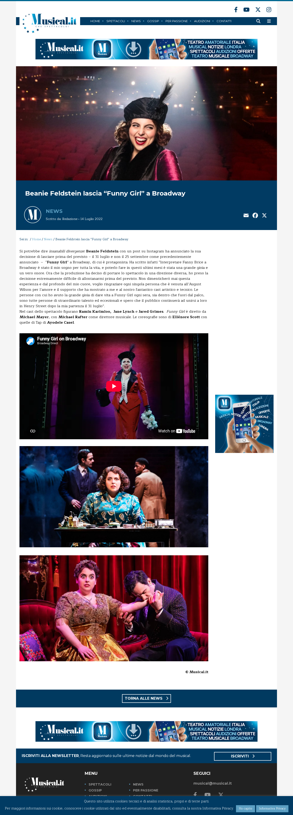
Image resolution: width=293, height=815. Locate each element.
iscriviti (240, 756)
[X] (264, 216)
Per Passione (176, 21)
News (136, 21)
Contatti (224, 21)
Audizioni (202, 21)
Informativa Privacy (272, 808)
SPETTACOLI (100, 784)
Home (95, 21)
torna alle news (144, 698)
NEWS (138, 784)
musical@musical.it (212, 783)
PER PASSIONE (145, 790)
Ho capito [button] (245, 808)
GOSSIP (95, 790)
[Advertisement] (244, 317)
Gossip (153, 21)
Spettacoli (115, 21)
